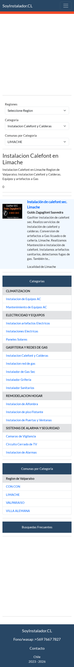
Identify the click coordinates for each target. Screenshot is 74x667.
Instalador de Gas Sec (20, 371)
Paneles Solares (16, 339)
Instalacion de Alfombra (22, 404)
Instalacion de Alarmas (21, 452)
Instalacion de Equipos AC (23, 299)
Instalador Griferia (18, 379)
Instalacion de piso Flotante (24, 412)
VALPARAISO (15, 502)
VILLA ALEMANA (18, 511)
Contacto (37, 648)
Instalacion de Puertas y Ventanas (29, 420)
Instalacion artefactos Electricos (28, 323)
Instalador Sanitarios (20, 388)
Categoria (11, 120)
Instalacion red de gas (20, 363)
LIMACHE (13, 494)
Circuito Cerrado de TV (21, 444)
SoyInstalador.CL (17, 5)
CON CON (13, 486)
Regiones (11, 104)
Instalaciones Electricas (22, 331)
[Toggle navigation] (66, 6)
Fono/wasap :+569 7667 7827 (37, 639)
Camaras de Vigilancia (21, 436)
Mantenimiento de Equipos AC (26, 307)
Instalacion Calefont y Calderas (27, 355)
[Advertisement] (37, 55)
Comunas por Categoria (21, 135)
